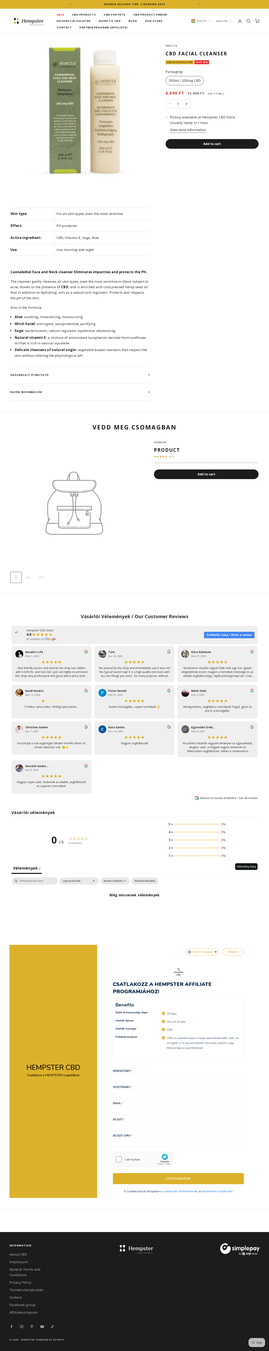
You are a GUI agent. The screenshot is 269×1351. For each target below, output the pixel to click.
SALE (60, 14)
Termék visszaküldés (26, 1290)
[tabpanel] (134, 908)
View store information (188, 129)
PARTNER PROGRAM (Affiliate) (104, 27)
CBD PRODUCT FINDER (150, 14)
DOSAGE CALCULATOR (74, 21)
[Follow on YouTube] (42, 1327)
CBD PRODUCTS (84, 14)
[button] (197, 824)
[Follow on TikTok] (52, 1327)
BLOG (133, 21)
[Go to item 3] (41, 577)
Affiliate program (23, 1312)
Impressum (18, 1262)
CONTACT (64, 27)
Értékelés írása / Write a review (229, 635)
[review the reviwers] (86, 651)
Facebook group (22, 1305)
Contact (15, 1297)
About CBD (18, 1254)
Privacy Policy (20, 1282)
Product (167, 450)
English (222, 21)
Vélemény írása (246, 866)
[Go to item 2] (28, 577)
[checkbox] (144, 881)
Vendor (160, 442)
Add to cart (212, 144)
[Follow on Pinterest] (32, 1327)
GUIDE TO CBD (110, 21)
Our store (153, 21)
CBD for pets (114, 14)
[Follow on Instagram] (22, 1327)
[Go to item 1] (15, 577)
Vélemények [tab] (26, 868)
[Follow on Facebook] (11, 1327)
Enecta (171, 45)
